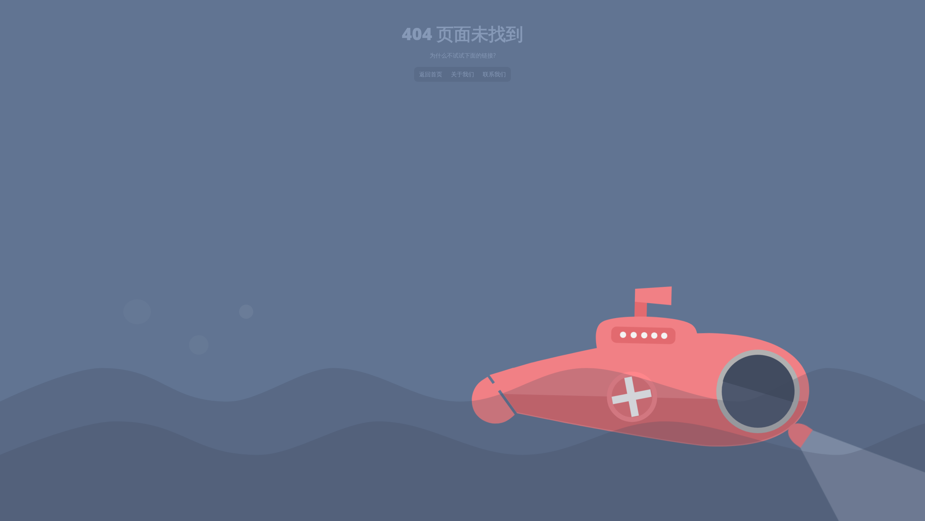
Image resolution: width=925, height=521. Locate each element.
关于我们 (462, 74)
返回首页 (430, 74)
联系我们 (494, 74)
